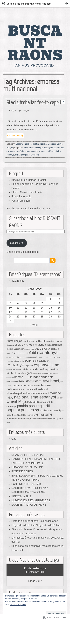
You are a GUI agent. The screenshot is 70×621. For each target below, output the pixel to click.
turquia (29, 418)
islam (28, 381)
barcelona (42, 348)
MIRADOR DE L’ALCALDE (27, 467)
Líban (22, 389)
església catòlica (53, 151)
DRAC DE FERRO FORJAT (27, 454)
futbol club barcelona (16, 373)
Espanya (19, 144)
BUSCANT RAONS (35, 43)
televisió (31, 415)
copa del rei (11, 361)
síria (23, 414)
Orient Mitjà (16, 401)
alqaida (48, 345)
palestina (33, 401)
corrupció (20, 361)
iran (21, 381)
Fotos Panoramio (21, 196)
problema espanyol (50, 410)
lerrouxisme (34, 386)
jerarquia (24, 155)
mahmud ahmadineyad (35, 393)
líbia (27, 390)
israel (54, 381)
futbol (56, 369)
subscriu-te (16, 243)
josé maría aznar (21, 386)
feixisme (38, 369)
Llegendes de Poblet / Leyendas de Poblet (35, 525)
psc (61, 411)
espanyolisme (46, 365)
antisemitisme (20, 349)
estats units (28, 369)
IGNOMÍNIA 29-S (21, 496)
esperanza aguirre (14, 369)
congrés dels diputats (51, 357)
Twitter (60, 15)
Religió (10, 148)
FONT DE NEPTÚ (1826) (26, 484)
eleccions (40, 360)
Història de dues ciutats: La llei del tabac (34, 521)
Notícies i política (31, 144)
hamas (18, 377)
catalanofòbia (26, 353)
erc (48, 361)
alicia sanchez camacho (29, 344)
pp (37, 410)
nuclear (60, 398)
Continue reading (15, 136)
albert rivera (55, 341)
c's (13, 353)
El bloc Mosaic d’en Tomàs (26, 192)
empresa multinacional (35, 151)
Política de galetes (18, 604)
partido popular (29, 406)
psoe (9, 415)
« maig (34, 325)
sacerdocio (34, 155)
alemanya (10, 345)
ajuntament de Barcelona (36, 341)
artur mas (30, 349)
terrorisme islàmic (16, 418)
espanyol (29, 366)
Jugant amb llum (20, 200)
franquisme (48, 369)
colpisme (38, 357)
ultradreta (37, 419)
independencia (43, 377)
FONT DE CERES (22, 471)
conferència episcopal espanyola (38, 148)
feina (17, 155)
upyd (9, 422)
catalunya (48, 352)
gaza (30, 373)
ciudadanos (29, 357)
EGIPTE (29, 360)
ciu (23, 357)
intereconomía (12, 382)
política (27, 410)
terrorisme (43, 414)
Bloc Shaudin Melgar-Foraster (28, 180)
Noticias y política (48, 144)
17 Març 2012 (13, 110)
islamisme (41, 381)
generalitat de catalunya (42, 373)
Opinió (60, 144)
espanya (10, 155)
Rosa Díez (16, 415)
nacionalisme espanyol (35, 397)
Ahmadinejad (14, 340)
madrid (33, 389)
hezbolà (28, 377)
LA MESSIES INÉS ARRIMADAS (30, 500)
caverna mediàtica (14, 357)
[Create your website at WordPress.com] (35, 3)
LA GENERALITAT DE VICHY (28, 504)
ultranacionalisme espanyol (52, 419)
